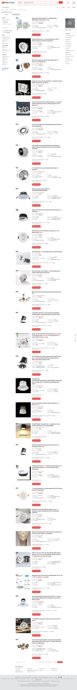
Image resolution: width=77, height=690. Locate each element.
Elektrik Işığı (67, 52)
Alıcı (57, 7)
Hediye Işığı (67, 58)
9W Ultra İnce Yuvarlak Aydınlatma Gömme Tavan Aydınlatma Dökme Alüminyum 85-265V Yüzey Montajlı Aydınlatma (45, 511)
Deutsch (32, 678)
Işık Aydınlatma (51, 4)
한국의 (50, 678)
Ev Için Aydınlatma (68, 59)
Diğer (4, 41)
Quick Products (28, 681)
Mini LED (67, 61)
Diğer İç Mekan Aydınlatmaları (32, 670)
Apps (68, 7)
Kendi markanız (6, 50)
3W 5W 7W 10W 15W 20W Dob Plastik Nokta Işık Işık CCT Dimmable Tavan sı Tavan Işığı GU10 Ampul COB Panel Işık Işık (46, 335)
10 (19, 662)
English (8, 678)
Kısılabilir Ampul (54, 668)
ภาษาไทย (64, 678)
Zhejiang (5, 58)
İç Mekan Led (45, 4)
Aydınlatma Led (68, 54)
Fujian (4, 61)
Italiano (40, 678)
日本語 (20, 678)
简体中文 (12, 678)
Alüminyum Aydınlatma (69, 50)
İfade (22, 677)
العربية (53, 678)
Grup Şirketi (5, 40)
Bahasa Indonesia (38, 679)
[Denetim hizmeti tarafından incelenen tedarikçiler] (7, 30)
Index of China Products (46, 681)
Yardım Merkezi (17, 677)
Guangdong (6, 56)
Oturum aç (74, 3)
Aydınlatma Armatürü (69, 56)
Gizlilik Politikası (35, 677)
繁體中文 (16, 678)
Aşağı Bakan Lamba (19, 671)
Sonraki (59, 662)
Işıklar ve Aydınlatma (6, 19)
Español (28, 678)
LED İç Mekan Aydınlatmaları (5, 22)
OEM (4, 49)
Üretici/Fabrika (6, 37)
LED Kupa (41, 670)
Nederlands (57, 678)
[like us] (58, 677)
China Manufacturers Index (36, 681)
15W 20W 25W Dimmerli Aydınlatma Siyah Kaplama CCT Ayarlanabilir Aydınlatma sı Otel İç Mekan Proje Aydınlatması (47, 467)
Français (24, 678)
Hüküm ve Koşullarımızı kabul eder (46, 685)
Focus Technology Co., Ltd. (38, 683)
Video (17, 59)
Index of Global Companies (55, 681)
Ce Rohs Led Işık (34, 4)
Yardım (63, 7)
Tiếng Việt (72, 678)
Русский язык (45, 678)
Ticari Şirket (6, 38)
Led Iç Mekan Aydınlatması (26, 4)
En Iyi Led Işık (40, 4)
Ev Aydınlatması (68, 45)
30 (22, 662)
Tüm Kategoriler (6, 7)
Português (36, 678)
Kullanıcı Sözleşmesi (27, 677)
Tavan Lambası (18, 668)
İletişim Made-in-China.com (43, 677)
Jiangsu (5, 59)
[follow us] (61, 677)
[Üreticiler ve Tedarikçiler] (7, 2)
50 (24, 662)
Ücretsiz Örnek (68, 46)
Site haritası (51, 677)
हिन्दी (61, 678)
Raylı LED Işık (29, 668)
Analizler (55, 677)
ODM (4, 47)
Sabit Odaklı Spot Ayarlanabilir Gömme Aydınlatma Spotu (47, 251)
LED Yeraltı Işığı (54, 670)
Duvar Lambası (42, 668)
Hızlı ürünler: (19, 4)
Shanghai (5, 62)
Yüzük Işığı (67, 48)
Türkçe (68, 678)
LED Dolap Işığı (18, 670)
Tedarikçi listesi (16, 14)
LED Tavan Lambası (31, 671)
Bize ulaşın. (5, 69)
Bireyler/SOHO (5, 43)
